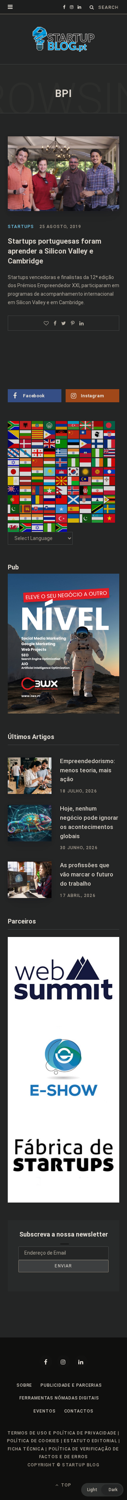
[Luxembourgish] (50, 480)
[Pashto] (86, 490)
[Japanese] (14, 471)
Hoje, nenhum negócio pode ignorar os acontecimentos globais (89, 822)
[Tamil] (26, 518)
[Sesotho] (98, 499)
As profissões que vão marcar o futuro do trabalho (86, 874)
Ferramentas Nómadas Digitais (59, 1398)
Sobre (24, 1385)
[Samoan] (62, 499)
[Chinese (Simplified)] (74, 434)
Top (65, 1485)
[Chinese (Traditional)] (86, 434)
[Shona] (110, 499)
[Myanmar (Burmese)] (50, 490)
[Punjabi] (26, 499)
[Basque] (86, 424)
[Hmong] (38, 462)
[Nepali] (62, 490)
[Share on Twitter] (63, 323)
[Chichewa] (62, 434)
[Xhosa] (26, 527)
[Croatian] (110, 434)
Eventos (44, 1411)
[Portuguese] (14, 499)
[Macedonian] (62, 480)
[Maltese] (110, 480)
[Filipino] (86, 443)
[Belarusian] (98, 424)
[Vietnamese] (110, 518)
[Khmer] (62, 471)
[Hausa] (98, 452)
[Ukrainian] (74, 518)
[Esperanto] (62, 443)
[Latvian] (26, 480)
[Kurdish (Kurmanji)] (86, 471)
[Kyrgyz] (98, 471)
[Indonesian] (86, 462)
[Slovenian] (50, 508)
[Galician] (26, 452)
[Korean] (74, 471)
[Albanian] (26, 424)
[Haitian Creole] (86, 452)
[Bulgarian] (26, 434)
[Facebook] (46, 1361)
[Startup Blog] (63, 39)
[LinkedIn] (81, 323)
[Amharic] (38, 424)
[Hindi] (26, 462)
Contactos (78, 1411)
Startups (21, 226)
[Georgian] (38, 452)
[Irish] (98, 462)
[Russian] (50, 499)
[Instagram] (63, 1361)
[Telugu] (38, 518)
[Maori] (14, 490)
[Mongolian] (38, 490)
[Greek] (62, 452)
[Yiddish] (38, 527)
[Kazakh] (50, 471)
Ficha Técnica (26, 1449)
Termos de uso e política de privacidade (61, 1433)
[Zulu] (62, 527)
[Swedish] (110, 508)
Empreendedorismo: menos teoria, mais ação (87, 770)
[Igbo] (74, 462)
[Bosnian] (14, 434)
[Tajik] (14, 518)
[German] (50, 452)
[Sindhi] (14, 508)
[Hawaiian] (110, 452)
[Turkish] (62, 518)
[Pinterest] (72, 323)
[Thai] (50, 518)
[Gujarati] (74, 452)
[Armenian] (62, 424)
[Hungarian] (50, 462)
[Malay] (86, 480)
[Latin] (14, 480)
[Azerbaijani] (74, 424)
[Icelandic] (62, 462)
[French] (110, 443)
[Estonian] (74, 443)
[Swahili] (98, 508)
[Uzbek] (98, 518)
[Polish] (110, 490)
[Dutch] (38, 443)
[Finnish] (98, 443)
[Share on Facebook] (55, 323)
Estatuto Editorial (90, 1440)
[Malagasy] (74, 480)
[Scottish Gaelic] (74, 499)
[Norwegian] (74, 490)
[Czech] (14, 443)
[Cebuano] (50, 434)
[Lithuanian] (38, 480)
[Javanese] (26, 471)
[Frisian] (14, 452)
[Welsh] (14, 527)
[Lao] (110, 471)
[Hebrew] (14, 462)
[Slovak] (38, 508)
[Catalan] (38, 434)
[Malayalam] (98, 480)
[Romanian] (38, 499)
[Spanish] (74, 508)
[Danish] (26, 443)
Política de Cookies (33, 1440)
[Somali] (62, 508)
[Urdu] (86, 518)
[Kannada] (38, 471)
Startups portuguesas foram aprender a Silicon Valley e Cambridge (54, 251)
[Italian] (110, 462)
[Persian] (98, 490)
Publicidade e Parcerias (71, 1385)
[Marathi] (26, 490)
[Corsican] (98, 434)
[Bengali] (110, 424)
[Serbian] (86, 499)
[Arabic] (50, 424)
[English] (50, 443)
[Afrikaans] (14, 424)
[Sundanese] (86, 508)
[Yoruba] (50, 527)
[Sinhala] (26, 508)
